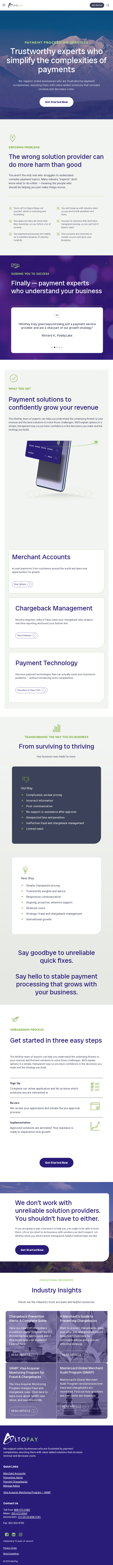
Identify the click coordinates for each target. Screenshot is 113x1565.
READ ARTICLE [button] (20, 1354)
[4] (59, 347)
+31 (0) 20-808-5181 (29, 1517)
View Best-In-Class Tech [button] (29, 690)
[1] (52, 347)
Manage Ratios (11, 1485)
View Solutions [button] (24, 635)
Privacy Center (10, 1548)
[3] (57, 347)
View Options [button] (20, 584)
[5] (62, 347)
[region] (57, 330)
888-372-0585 (22, 1509)
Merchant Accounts (14, 1473)
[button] (4, 5)
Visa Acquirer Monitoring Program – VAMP (27, 1492)
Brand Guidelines (11, 1553)
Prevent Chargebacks (15, 1481)
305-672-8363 (19, 1513)
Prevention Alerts (13, 1477)
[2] (54, 347)
